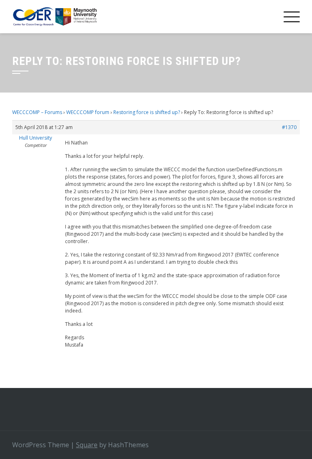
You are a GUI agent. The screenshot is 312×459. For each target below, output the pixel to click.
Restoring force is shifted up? (146, 112)
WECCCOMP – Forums (37, 112)
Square (87, 444)
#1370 (289, 127)
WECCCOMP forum (87, 112)
